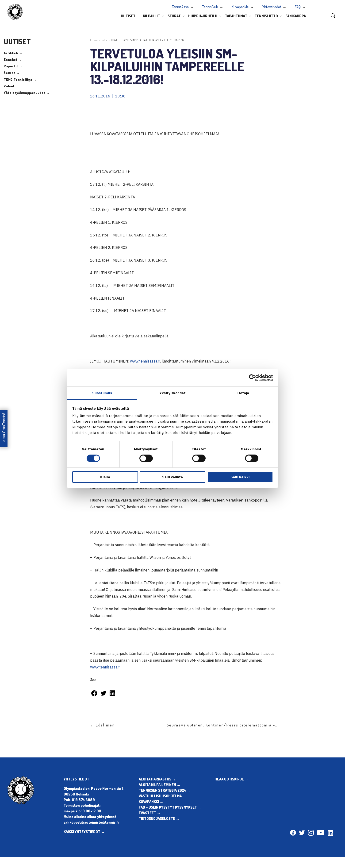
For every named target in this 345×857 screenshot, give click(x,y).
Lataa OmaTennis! (3, 428)
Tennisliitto (266, 16)
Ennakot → (13, 60)
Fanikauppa (295, 16)
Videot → (11, 86)
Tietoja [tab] (243, 393)
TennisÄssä (180, 6)
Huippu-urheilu (202, 16)
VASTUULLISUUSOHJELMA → (162, 796)
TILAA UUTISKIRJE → (231, 779)
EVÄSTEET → (150, 813)
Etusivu (94, 40)
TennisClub (210, 6)
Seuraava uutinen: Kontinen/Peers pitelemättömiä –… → (225, 725)
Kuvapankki (240, 6)
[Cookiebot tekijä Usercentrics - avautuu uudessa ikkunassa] (252, 377)
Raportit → (13, 66)
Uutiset (128, 16)
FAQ (298, 6)
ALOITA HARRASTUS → (157, 779)
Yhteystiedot (271, 6)
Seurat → (11, 73)
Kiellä (105, 477)
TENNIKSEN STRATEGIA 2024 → (164, 790)
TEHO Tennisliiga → (20, 79)
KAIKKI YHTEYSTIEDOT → (84, 831)
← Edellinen (102, 725)
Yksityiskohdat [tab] (172, 393)
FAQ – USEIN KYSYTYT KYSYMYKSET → (170, 807)
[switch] (146, 458)
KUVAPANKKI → (151, 801)
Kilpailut (151, 16)
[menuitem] (128, 15)
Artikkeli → (13, 53)
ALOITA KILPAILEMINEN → (159, 784)
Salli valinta (172, 477)
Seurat (174, 16)
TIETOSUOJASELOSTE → (159, 818)
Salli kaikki (239, 477)
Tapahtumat (236, 16)
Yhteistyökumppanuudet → (27, 93)
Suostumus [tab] (102, 393)
